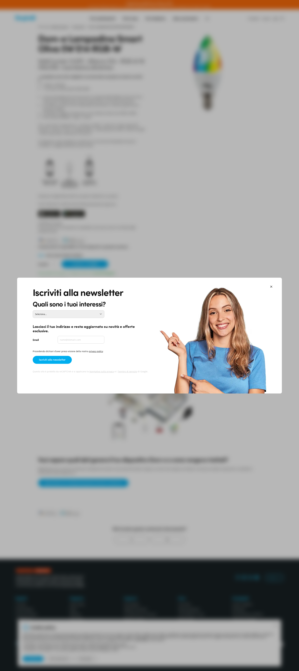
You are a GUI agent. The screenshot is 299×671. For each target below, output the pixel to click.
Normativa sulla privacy (101, 371)
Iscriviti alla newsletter (52, 359)
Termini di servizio (127, 371)
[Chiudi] (271, 286)
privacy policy (96, 351)
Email (36, 339)
